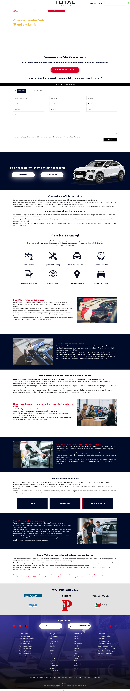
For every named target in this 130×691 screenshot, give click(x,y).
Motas (43, 3)
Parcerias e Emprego (50, 685)
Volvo (76, 666)
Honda (52, 658)
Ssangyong (78, 656)
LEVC (76, 671)
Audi (51, 643)
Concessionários (22, 11)
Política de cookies (80, 685)
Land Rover (78, 634)
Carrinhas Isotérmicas (105, 646)
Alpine (52, 639)
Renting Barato (24, 643)
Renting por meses (105, 643)
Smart (76, 653)
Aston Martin (54, 641)
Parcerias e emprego (105, 653)
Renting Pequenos (25, 651)
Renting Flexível (24, 641)
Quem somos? (24, 634)
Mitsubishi (78, 643)
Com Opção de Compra (106, 651)
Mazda (76, 639)
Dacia (52, 648)
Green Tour (54, 671)
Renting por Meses (25, 646)
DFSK (52, 651)
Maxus (52, 668)
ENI (37, 3)
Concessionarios (103, 656)
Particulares (20, 3)
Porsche (77, 648)
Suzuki (76, 661)
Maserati (77, 636)
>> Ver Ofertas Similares (65, 70)
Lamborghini (54, 666)
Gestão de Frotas (25, 636)
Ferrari (52, 656)
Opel (76, 646)
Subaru (77, 658)
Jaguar (52, 661)
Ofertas (10, 3)
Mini (75, 641)
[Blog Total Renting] (116, 626)
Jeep (51, 663)
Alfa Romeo (54, 636)
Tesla (76, 663)
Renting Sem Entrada (26, 639)
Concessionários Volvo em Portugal (37, 11)
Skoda (76, 651)
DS (51, 653)
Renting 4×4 (102, 634)
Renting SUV (102, 639)
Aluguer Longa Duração (106, 648)
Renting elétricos (25, 653)
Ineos (76, 668)
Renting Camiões (104, 641)
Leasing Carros (24, 656)
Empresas (31, 3)
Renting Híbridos (25, 648)
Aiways (52, 634)
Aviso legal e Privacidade (65, 685)
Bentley (52, 646)
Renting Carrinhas (104, 636)
